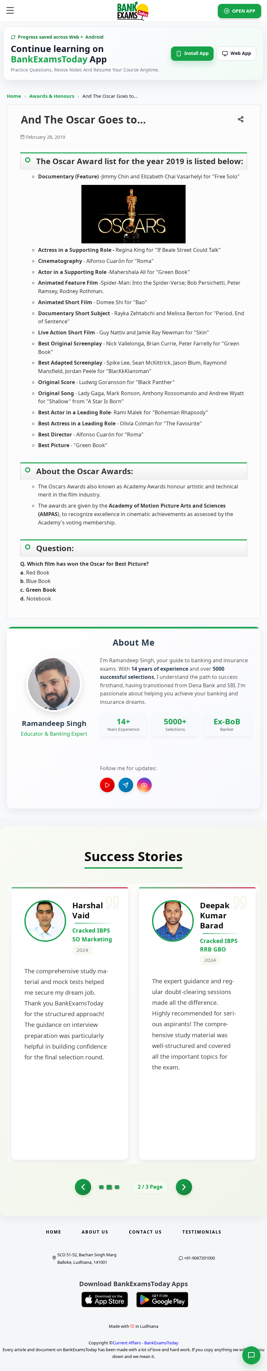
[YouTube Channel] (107, 785)
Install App (196, 53)
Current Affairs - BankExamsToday (145, 1343)
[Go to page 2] (109, 1186)
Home (14, 96)
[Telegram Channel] (126, 785)
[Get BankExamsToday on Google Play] (162, 1299)
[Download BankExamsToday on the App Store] (105, 1299)
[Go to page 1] (83, 1187)
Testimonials (201, 1232)
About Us (95, 1232)
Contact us (145, 1232)
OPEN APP (243, 11)
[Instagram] (144, 785)
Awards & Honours (52, 96)
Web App (241, 53)
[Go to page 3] (117, 1187)
